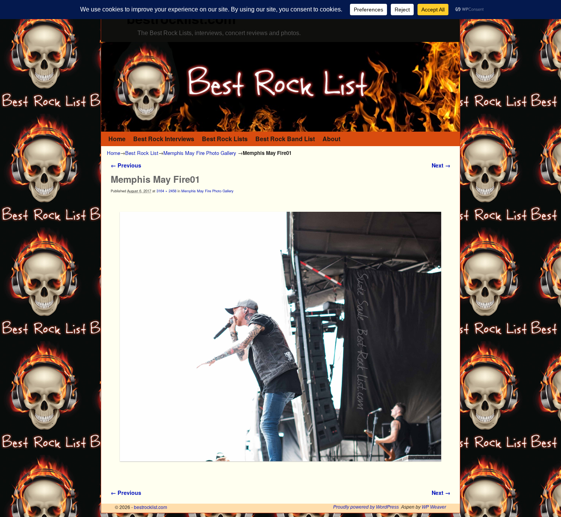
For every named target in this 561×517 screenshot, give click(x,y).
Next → (441, 165)
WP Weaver (434, 507)
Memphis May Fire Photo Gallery (199, 152)
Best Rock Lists (225, 138)
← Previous (126, 165)
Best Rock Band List (285, 138)
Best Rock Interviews (163, 138)
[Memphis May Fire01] (280, 336)
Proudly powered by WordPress (366, 507)
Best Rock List (141, 152)
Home (117, 138)
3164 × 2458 (166, 190)
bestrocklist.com (150, 507)
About (331, 138)
